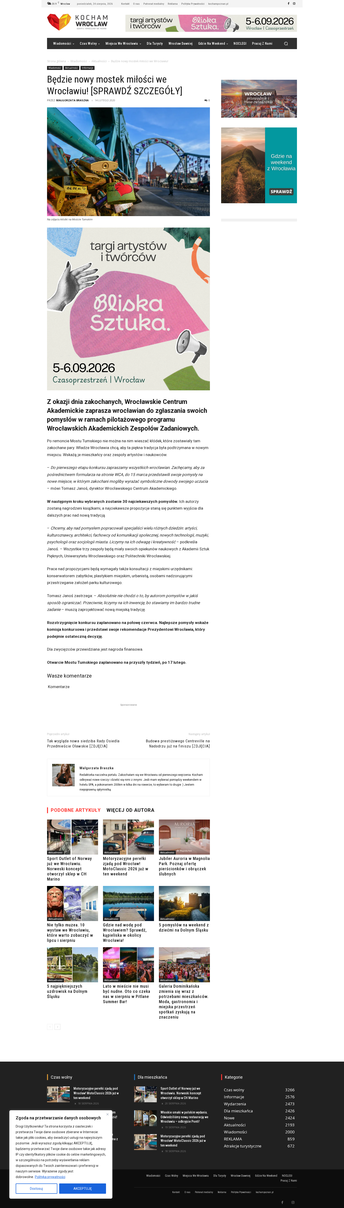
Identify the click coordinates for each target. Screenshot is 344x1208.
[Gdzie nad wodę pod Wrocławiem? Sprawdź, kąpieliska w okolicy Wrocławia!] (128, 903)
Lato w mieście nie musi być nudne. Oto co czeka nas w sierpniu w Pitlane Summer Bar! (126, 994)
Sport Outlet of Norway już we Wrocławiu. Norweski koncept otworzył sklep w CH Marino (69, 869)
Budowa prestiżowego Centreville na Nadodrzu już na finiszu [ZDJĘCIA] (178, 743)
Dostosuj (36, 1188)
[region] (60, 1154)
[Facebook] (288, 4)
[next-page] (57, 1027)
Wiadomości (78, 61)
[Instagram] (294, 4)
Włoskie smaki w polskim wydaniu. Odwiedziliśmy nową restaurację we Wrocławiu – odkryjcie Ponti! (184, 1116)
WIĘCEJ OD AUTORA (130, 810)
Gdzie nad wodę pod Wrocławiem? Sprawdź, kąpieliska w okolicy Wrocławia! (125, 932)
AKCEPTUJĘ (82, 1188)
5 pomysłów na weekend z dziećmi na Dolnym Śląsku (184, 927)
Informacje (87, 67)
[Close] (107, 1114)
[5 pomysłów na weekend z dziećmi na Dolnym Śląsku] (184, 903)
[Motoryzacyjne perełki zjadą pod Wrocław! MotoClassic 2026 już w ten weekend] (128, 837)
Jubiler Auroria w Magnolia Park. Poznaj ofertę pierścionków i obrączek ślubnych (184, 866)
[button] (285, 43)
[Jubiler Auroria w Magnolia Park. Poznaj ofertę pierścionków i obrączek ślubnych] (184, 837)
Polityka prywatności (50, 1177)
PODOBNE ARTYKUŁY (76, 810)
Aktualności (99, 61)
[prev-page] (50, 1027)
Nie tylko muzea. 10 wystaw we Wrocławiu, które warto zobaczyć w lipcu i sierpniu (70, 932)
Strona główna (56, 61)
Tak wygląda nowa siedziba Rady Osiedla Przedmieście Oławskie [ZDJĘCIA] (83, 743)
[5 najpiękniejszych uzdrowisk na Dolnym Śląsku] (72, 964)
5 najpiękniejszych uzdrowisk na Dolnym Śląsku (67, 991)
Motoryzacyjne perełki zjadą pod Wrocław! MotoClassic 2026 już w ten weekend (125, 866)
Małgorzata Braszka (72, 100)
